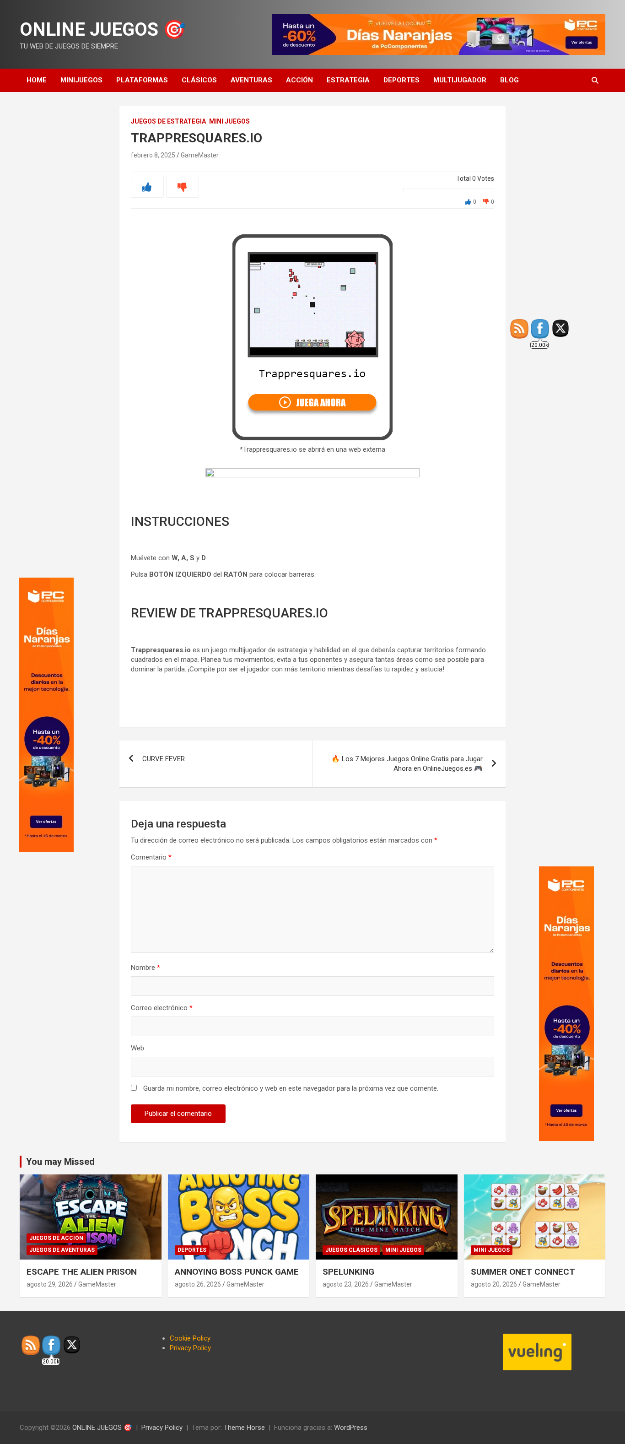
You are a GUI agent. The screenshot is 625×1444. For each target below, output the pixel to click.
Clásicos (199, 80)
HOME (37, 80)
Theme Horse (244, 1427)
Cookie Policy (190, 1338)
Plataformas (142, 80)
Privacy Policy (190, 1348)
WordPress (350, 1427)
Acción (299, 80)
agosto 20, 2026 (494, 1284)
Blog (509, 80)
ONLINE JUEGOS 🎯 (103, 29)
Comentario (151, 857)
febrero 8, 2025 (153, 155)
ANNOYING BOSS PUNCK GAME (237, 1271)
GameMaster (200, 155)
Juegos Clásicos (351, 1250)
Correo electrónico (162, 1008)
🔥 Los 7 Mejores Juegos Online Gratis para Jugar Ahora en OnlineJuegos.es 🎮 (407, 764)
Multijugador (459, 80)
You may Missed (60, 1161)
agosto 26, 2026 (198, 1284)
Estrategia (348, 80)
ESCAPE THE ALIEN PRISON (82, 1271)
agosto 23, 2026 (346, 1284)
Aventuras (251, 80)
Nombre (145, 967)
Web (137, 1048)
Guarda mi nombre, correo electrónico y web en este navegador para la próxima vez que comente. (290, 1088)
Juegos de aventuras (62, 1250)
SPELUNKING (348, 1271)
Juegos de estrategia (168, 121)
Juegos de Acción (56, 1238)
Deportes (401, 80)
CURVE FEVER (163, 759)
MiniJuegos (81, 80)
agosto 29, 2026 (50, 1284)
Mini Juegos (229, 121)
